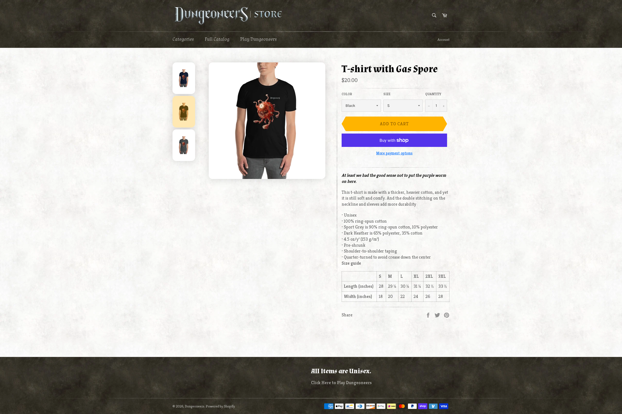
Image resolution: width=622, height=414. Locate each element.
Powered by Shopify (220, 406)
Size (386, 94)
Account (443, 39)
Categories (183, 39)
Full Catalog (217, 39)
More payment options (394, 153)
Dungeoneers (194, 406)
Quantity (433, 94)
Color (347, 94)
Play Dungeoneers (258, 39)
